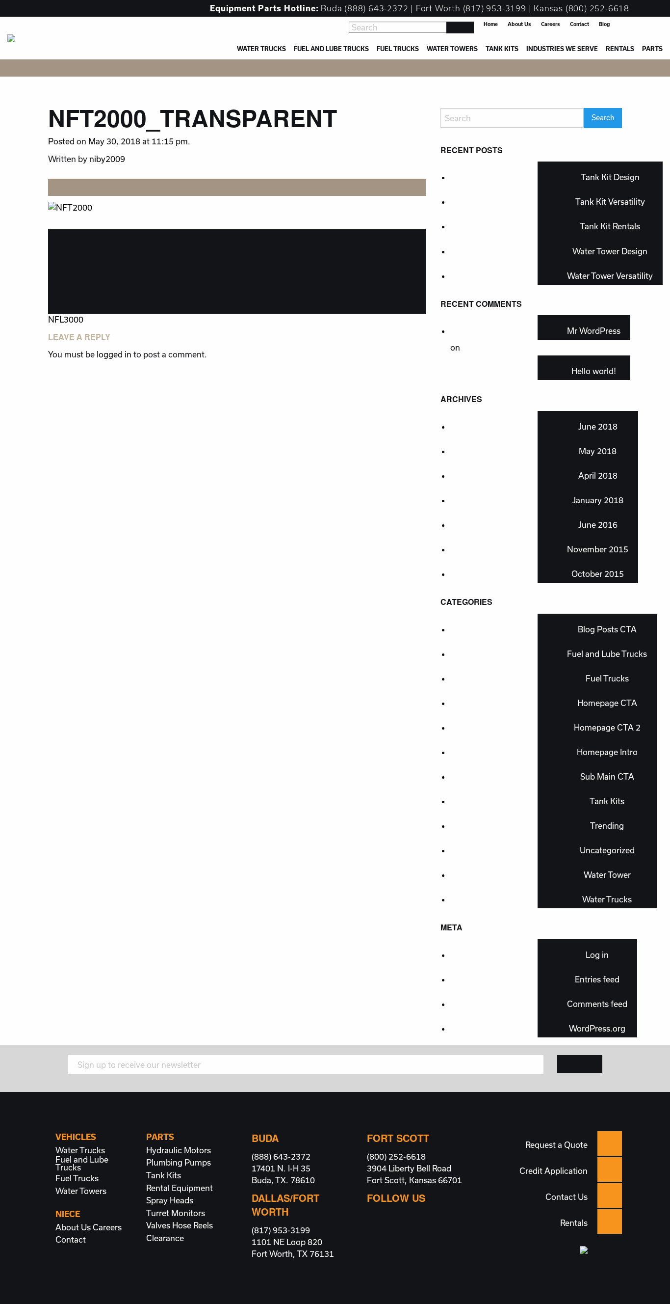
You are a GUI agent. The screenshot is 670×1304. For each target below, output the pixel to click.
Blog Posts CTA (607, 629)
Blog (604, 24)
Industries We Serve (562, 49)
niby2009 (107, 158)
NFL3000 (65, 319)
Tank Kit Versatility (610, 201)
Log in (597, 954)
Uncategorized (607, 850)
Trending (607, 825)
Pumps (197, 1163)
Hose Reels (192, 1225)
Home (491, 24)
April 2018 (598, 475)
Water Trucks (261, 49)
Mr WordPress (593, 330)
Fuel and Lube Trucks (331, 49)
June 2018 (598, 426)
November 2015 (597, 549)
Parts (652, 49)
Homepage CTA (607, 702)
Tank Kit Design (610, 177)
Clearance (165, 1238)
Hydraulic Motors (178, 1150)
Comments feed (597, 1003)
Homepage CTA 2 (607, 727)
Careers (550, 24)
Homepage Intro (607, 752)
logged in (114, 354)
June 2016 (598, 524)
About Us (519, 24)
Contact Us (566, 1196)
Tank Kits (502, 49)
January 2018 (597, 500)
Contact (579, 24)
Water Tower (607, 874)
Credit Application (553, 1170)
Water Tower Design (609, 251)
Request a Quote (556, 1144)
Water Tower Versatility (610, 275)
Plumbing (164, 1163)
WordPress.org (597, 1028)
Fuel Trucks (398, 49)
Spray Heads (169, 1200)
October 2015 (597, 573)
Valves (158, 1225)
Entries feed (597, 979)
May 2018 (598, 451)
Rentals (620, 49)
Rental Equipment (179, 1188)
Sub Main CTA (607, 776)
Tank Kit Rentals (610, 226)
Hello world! (593, 371)
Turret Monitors (175, 1213)
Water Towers (452, 49)
